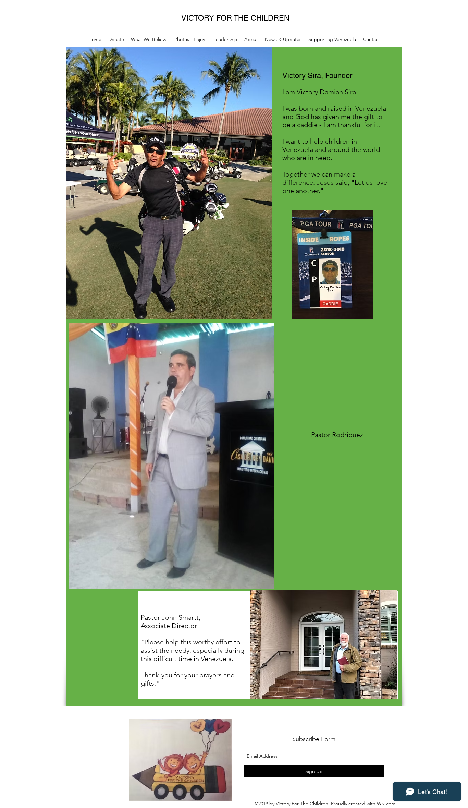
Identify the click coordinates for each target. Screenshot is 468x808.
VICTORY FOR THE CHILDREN (235, 18)
